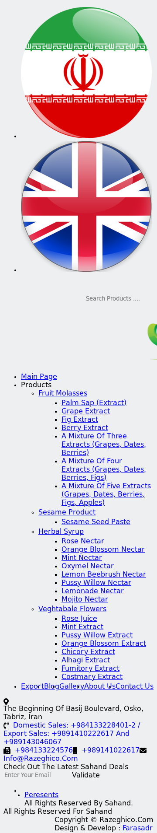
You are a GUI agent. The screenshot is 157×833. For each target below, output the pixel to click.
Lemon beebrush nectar (103, 574)
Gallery (71, 686)
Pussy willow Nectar (96, 583)
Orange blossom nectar (103, 549)
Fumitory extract (90, 668)
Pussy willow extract (97, 635)
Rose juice (79, 619)
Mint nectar (81, 558)
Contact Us (135, 686)
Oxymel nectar (87, 566)
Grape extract (85, 411)
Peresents (41, 795)
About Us (100, 686)
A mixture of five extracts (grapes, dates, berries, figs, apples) (106, 495)
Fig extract (79, 420)
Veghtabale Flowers (72, 609)
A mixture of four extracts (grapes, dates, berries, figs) (103, 470)
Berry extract (84, 428)
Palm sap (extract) (93, 403)
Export (32, 686)
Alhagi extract (85, 660)
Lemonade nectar (92, 591)
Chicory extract (88, 652)
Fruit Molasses (62, 393)
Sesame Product (67, 512)
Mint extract (82, 627)
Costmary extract (92, 677)
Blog (51, 686)
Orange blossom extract (103, 644)
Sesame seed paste (95, 522)
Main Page (39, 377)
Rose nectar (82, 541)
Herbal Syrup (61, 532)
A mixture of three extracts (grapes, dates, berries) (103, 445)
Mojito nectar (84, 599)
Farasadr (138, 828)
